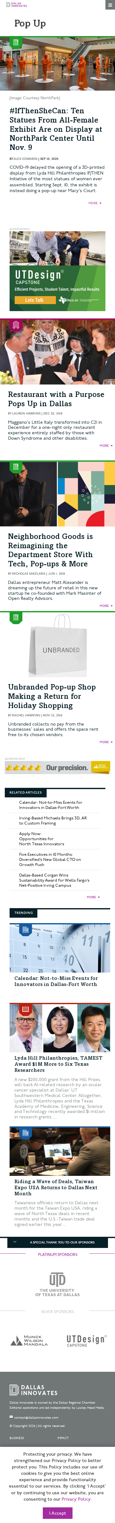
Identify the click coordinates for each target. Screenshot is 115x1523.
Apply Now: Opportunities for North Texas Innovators (41, 839)
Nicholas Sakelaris (28, 574)
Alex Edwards (25, 159)
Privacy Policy (76, 1499)
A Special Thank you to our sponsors (62, 1242)
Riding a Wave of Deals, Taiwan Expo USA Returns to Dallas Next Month (55, 1188)
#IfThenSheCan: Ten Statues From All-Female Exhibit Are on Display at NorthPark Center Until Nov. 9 (56, 130)
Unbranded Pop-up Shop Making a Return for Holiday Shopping (52, 697)
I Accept (57, 1513)
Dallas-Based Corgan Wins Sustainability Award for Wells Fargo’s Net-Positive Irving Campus (54, 880)
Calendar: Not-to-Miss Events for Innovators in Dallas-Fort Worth (50, 805)
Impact (63, 1438)
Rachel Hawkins (26, 715)
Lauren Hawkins (26, 413)
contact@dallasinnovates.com (36, 1418)
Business (17, 1438)
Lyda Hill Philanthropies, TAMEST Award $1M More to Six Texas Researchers (58, 1064)
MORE (93, 203)
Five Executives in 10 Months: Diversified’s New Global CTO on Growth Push (50, 859)
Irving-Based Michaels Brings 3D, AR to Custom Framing (53, 821)
